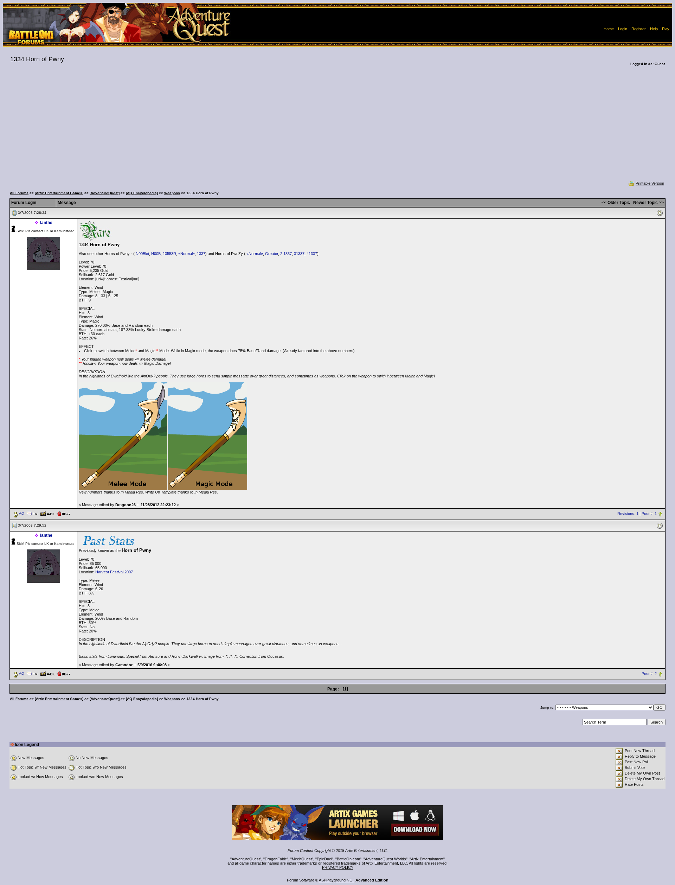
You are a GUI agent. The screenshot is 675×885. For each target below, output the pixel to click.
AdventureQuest (246, 859)
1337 (201, 254)
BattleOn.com (348, 859)
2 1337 (286, 254)
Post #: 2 (649, 673)
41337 (312, 254)
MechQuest (302, 859)
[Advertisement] (337, 128)
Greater (271, 254)
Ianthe (46, 222)
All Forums (19, 193)
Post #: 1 (649, 513)
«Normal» (186, 254)
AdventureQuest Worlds (385, 859)
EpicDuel (324, 859)
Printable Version (650, 183)
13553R (169, 254)
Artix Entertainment (427, 859)
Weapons (172, 193)
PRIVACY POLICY (337, 867)
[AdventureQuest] (105, 193)
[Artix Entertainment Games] (59, 193)
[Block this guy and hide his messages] (63, 513)
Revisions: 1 (627, 513)
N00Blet (142, 254)
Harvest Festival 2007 (114, 572)
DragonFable (276, 859)
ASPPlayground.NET (336, 880)
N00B (156, 254)
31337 (299, 254)
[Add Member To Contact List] (47, 513)
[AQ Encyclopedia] (142, 193)
